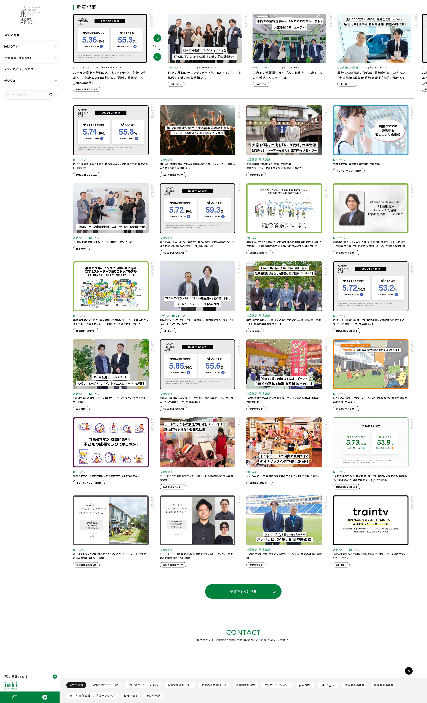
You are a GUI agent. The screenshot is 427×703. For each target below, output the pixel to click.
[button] (157, 57)
